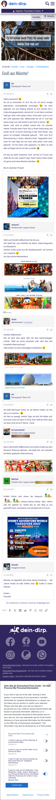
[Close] (50, 686)
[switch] (45, 741)
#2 (51, 235)
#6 (51, 489)
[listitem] (28, 734)
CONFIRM (17, 785)
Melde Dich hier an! (28, 43)
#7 (51, 575)
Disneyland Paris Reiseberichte (15, 671)
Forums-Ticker (8, 676)
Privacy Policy (43, 795)
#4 (51, 405)
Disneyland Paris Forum (12, 665)
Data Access (28, 795)
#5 (51, 442)
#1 (51, 94)
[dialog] (28, 740)
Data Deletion (12, 795)
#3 (51, 330)
